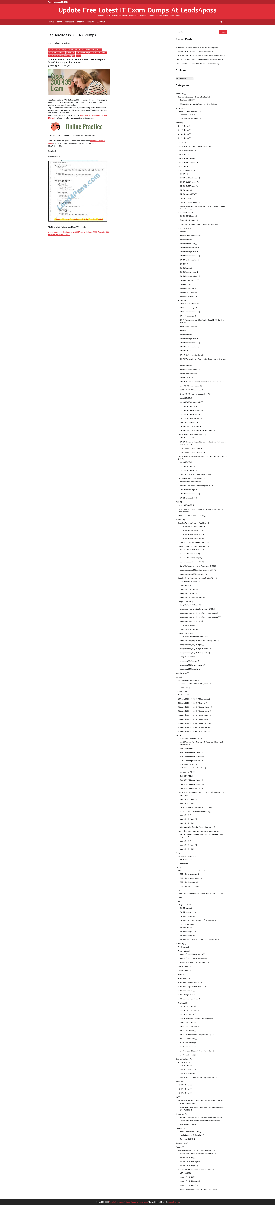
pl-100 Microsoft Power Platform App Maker (196, 1051)
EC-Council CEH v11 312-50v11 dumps (191, 703)
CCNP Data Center (184, 213)
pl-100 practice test (187, 1055)
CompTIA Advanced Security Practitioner (192, 523)
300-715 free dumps (187, 316)
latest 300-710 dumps (187, 422)
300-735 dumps (185, 366)
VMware (179, 1147)
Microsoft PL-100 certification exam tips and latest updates (197, 48)
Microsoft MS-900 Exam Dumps (191, 954)
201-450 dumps (185, 908)
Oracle (178, 1082)
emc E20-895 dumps (187, 845)
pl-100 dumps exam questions (188, 983)
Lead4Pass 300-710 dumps (189, 427)
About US (101, 22)
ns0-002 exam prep (186, 1070)
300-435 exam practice (75, 50)
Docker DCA (184, 688)
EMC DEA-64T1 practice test (190, 761)
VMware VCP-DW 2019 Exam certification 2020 (194, 1170)
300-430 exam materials (188, 248)
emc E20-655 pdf (186, 823)
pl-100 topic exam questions (188, 999)
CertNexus (179, 108)
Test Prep (179, 1129)
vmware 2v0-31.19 (186, 1158)
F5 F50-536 (184, 864)
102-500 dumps (185, 928)
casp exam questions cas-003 (190, 562)
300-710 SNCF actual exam (189, 304)
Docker (178, 677)
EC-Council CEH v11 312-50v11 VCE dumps (193, 731)
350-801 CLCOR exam (187, 186)
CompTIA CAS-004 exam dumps (191, 538)
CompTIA (80, 22)
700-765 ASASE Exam (185, 150)
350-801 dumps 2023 (187, 194)
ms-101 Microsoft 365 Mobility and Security (195, 1035)
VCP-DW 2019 (185, 1173)
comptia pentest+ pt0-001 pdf (190, 621)
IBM (177, 868)
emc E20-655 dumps (187, 819)
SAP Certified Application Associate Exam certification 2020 (199, 1100)
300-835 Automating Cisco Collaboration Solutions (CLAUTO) (202, 382)
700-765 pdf (182, 167)
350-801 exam (185, 198)
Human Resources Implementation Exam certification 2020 (199, 1117)
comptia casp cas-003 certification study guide (196, 570)
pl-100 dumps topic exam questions (190, 987)
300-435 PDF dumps (83, 53)
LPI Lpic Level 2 (183, 905)
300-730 (183, 331)
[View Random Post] (220, 22)
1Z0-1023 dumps (184, 1093)
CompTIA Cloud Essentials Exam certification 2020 (196, 578)
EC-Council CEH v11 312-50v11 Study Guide (193, 727)
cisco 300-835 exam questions (191, 410)
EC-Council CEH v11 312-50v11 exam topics (193, 711)
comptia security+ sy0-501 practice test (194, 649)
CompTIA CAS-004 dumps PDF (191, 530)
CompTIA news (181, 673)
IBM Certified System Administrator (190, 871)
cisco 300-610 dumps (187, 466)
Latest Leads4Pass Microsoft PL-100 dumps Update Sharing (197, 64)
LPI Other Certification (186, 924)
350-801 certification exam (189, 178)
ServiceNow (180, 1114)
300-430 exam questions (188, 256)
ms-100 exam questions (188, 1010)
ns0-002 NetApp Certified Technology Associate (197, 1078)
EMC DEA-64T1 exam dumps (190, 752)
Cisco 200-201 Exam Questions (191, 452)
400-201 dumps (183, 138)
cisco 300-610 (185, 462)
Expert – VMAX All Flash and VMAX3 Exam (195, 808)
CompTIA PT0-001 (186, 625)
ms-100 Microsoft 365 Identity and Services (195, 1018)
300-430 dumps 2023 (187, 244)
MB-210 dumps (183, 966)
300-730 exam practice (188, 339)
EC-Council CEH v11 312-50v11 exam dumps (193, 707)
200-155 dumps (183, 130)
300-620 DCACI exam (187, 216)
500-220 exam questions (188, 494)
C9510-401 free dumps (188, 882)
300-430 (183, 231)
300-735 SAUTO (185, 378)
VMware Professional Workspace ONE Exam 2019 (198, 1189)
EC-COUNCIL (180, 692)
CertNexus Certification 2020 (188, 111)
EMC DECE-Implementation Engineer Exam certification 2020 (199, 792)
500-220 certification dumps (190, 482)
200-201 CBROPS (186, 438)
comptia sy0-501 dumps (188, 661)
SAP (177, 1097)
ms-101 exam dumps (187, 1022)
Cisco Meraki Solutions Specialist (190, 478)
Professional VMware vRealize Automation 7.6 (196, 1154)
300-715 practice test (187, 327)
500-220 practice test (187, 498)
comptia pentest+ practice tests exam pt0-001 (196, 609)
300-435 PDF (70, 53)
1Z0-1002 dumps (184, 1085)
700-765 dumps (183, 154)
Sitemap (90, 22)
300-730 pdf (184, 351)
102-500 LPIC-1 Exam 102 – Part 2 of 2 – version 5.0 (198, 940)
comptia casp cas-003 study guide (192, 574)
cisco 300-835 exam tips (188, 414)
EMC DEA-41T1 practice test (190, 788)
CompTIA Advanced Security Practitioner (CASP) (197, 566)
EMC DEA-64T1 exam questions (191, 757)
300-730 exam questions (188, 343)
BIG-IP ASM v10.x (186, 860)
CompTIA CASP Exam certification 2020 (192, 547)
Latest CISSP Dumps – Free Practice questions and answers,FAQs (199, 60)
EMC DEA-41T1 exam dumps (190, 780)
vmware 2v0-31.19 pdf (187, 1166)
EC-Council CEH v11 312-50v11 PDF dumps (193, 719)
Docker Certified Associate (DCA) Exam (194, 684)
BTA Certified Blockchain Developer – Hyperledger (198, 104)
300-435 (51, 50)
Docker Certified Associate (187, 680)
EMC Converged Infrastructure (188, 739)
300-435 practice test (99, 53)
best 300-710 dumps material (190, 386)
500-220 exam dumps (187, 490)
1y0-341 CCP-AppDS (185, 505)
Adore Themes (173, 1202)
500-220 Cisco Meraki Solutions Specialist (195, 486)
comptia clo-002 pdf (187, 594)
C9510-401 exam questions (189, 878)
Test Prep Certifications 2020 (188, 1132)
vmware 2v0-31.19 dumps (189, 1162)
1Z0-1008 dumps (184, 1089)
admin (52, 66)
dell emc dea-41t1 (186, 772)
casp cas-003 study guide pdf (190, 558)
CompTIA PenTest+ (185, 602)
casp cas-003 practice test (189, 554)
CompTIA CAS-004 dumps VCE (191, 534)
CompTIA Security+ (185, 633)
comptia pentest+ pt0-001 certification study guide (198, 613)
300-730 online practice (188, 347)
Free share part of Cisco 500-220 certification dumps (194, 52)
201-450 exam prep (186, 912)
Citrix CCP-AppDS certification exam (191, 516)
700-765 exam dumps (185, 158)
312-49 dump (182, 695)
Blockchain (180, 94)
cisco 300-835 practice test (189, 418)
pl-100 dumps (182, 979)
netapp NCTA (182, 1062)
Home (51, 22)
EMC (177, 736)
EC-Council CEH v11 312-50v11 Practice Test (194, 723)
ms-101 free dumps (187, 1031)
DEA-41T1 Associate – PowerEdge (192, 768)
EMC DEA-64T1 (185, 748)
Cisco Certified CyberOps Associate (190, 435)
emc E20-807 (184, 795)
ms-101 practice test (187, 1039)
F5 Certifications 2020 (185, 856)
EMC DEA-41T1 (185, 776)
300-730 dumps (185, 335)
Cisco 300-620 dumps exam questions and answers (198, 224)
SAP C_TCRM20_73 (187, 1103)
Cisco (59, 22)
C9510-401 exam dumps (188, 874)
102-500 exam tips (186, 936)
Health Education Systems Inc (191, 1135)
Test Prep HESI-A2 (186, 1139)
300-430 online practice (188, 260)
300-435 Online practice (56, 53)
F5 (176, 853)
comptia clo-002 (186, 585)
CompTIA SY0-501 (186, 657)
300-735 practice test (187, 374)
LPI (177, 902)
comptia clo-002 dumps (188, 590)
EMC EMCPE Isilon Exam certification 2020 (193, 812)
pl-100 (180, 974)
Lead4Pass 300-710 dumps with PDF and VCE (196, 431)
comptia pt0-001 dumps (188, 629)
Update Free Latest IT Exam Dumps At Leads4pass (137, 10)
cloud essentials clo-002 (188, 581)
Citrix (177, 502)
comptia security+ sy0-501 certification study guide (198, 641)
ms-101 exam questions (188, 1027)
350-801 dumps (185, 190)
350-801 (183, 174)
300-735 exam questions (188, 370)
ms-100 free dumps (187, 1014)
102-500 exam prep (186, 932)
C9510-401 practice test (188, 886)
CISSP (180, 898)
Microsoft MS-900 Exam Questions (192, 958)
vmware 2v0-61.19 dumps (189, 1181)
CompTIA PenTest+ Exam (189, 605)
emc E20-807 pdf (186, 804)
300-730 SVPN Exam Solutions (191, 355)
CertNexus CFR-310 (187, 115)
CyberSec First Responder (189, 119)
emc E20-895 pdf (186, 849)
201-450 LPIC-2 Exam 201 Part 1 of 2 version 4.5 (197, 920)
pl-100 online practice (185, 995)
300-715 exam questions (188, 312)
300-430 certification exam (189, 236)
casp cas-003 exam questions (190, 550)
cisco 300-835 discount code (190, 402)
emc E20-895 (184, 841)
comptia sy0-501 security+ (189, 669)
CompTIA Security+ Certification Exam (194, 636)
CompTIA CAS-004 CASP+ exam (191, 526)
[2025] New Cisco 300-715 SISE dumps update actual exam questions (200, 56)
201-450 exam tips (186, 916)
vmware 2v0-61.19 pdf (187, 1185)
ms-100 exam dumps (187, 1006)
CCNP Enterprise (69, 56)
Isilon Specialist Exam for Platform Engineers (196, 827)
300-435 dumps (61, 50)
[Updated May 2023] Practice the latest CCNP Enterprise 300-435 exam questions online (76, 61)
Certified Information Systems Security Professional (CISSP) (199, 894)
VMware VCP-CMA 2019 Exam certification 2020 (195, 1150)
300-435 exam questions (93, 50)
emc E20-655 (184, 815)
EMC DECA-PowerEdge (186, 765)
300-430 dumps (185, 240)
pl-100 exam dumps (187, 1043)
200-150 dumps (183, 126)
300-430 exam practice (188, 252)
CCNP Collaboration (185, 171)
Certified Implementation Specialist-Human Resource (199, 1120)
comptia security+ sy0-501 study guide (193, 653)
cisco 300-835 (185, 398)
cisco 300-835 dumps (187, 406)
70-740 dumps (183, 947)
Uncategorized (181, 1143)
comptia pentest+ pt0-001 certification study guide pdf (199, 617)
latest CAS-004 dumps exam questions (194, 542)
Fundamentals (183, 951)
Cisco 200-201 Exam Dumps (190, 448)
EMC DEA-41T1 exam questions (191, 784)
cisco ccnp (182, 301)
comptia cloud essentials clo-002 (192, 598)
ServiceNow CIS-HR (187, 1125)
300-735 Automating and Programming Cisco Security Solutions (203, 359)
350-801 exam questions (188, 202)
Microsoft (69, 22)
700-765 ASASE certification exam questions (194, 146)
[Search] (224, 22)
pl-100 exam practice (185, 991)
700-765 (180, 142)
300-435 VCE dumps (55, 56)
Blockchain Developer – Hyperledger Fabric (193, 97)
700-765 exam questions (186, 163)
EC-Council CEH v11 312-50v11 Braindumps (193, 699)
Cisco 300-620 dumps (187, 220)
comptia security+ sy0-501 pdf (191, 645)
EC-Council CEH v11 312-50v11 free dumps (193, 715)
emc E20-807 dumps (187, 800)
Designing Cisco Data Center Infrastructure (195, 474)
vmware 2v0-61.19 (186, 1177)
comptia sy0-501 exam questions (192, 665)
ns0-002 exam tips (186, 1073)
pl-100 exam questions (188, 1047)
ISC (177, 890)
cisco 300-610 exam (187, 470)
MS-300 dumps (183, 971)
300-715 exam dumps (187, 308)
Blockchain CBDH (186, 100)
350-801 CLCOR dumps (188, 182)
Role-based (182, 1003)
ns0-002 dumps (185, 1065)
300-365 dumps (183, 134)
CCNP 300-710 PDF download (190, 390)
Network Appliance (182, 1059)
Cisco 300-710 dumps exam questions (193, 394)
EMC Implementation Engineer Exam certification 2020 (197, 831)
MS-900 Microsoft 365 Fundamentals (193, 962)
